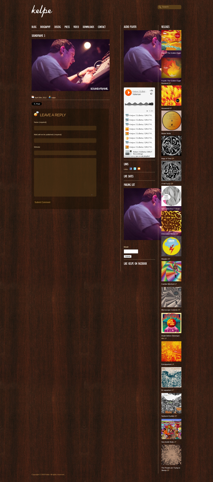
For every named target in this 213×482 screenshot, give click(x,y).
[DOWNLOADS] (88, 26)
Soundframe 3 (38, 36)
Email (127, 247)
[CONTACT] (102, 26)
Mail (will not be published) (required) (48, 134)
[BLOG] (34, 26)
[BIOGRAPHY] (45, 26)
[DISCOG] (57, 26)
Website (37, 147)
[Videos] (76, 26)
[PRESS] (67, 26)
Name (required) (40, 122)
